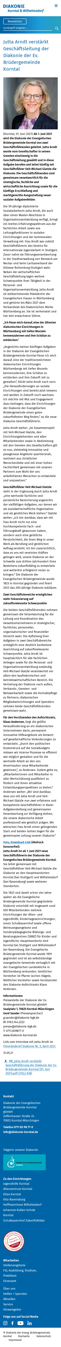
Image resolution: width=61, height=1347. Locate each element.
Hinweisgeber (12, 1309)
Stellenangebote (14, 1265)
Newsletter (15, 21)
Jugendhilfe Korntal (16, 1184)
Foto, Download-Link (17, 842)
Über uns (9, 1288)
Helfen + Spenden (15, 1294)
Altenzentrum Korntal (17, 1189)
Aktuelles (9, 1299)
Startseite (24, 1336)
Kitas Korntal (12, 1194)
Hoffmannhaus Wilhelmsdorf (22, 1204)
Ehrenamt (9, 1281)
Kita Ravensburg (14, 1199)
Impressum (15, 1339)
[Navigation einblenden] (56, 5)
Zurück (50, 1084)
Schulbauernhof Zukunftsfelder (24, 1220)
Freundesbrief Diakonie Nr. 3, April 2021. (29, 1046)
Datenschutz (43, 1336)
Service (8, 1304)
